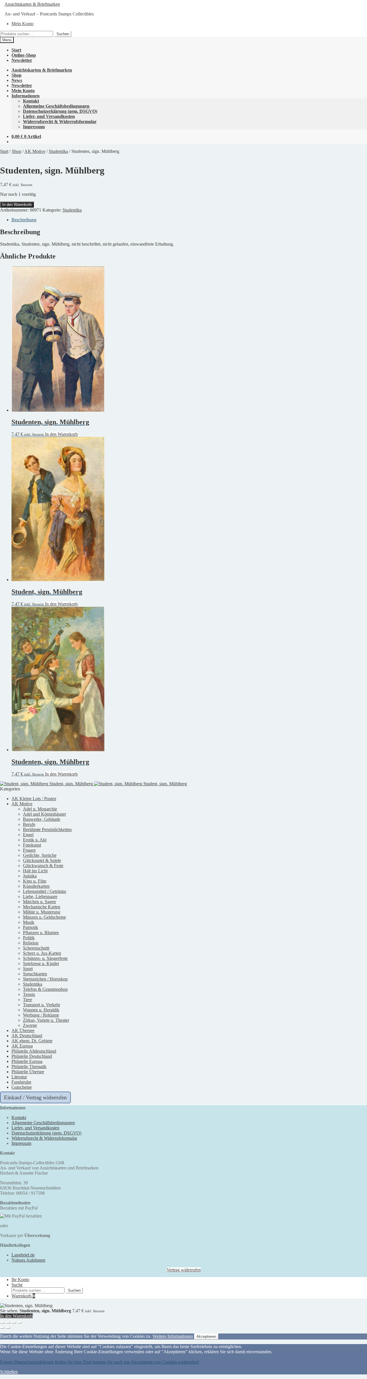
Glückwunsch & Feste (43, 865)
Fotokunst (32, 845)
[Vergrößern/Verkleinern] (2, 1322)
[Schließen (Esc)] (19, 1322)
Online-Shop (23, 55)
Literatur (19, 1076)
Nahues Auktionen (28, 1260)
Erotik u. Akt (34, 839)
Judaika (30, 875)
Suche (17, 1284)
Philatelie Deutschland (31, 1056)
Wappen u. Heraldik (41, 1009)
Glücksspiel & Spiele (42, 860)
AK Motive (34, 151)
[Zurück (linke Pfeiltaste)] (2, 1328)
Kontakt (31, 100)
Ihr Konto (20, 1279)
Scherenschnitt (36, 948)
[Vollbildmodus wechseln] (8, 1322)
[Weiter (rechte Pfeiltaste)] (8, 1328)
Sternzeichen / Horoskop (45, 978)
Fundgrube (21, 1082)
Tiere (27, 999)
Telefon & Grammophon (45, 989)
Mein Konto (22, 23)
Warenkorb (23, 1295)
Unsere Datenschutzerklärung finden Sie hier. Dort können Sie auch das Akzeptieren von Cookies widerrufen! (99, 1362)
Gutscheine (21, 1087)
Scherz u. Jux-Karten (42, 953)
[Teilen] (13, 1322)
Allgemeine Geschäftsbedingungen (56, 106)
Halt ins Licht (35, 870)
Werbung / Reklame (41, 1015)
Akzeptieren (206, 1336)
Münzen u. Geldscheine (44, 917)
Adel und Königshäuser (44, 814)
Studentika (58, 151)
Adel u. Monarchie (40, 808)
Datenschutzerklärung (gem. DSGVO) (60, 111)
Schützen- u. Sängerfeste (45, 958)
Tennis (29, 994)
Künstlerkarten (36, 886)
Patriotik (30, 927)
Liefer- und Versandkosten (49, 116)
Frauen (29, 850)
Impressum (34, 126)
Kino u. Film (34, 881)
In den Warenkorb (17, 204)
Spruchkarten (35, 973)
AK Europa (22, 1045)
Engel (28, 834)
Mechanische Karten (41, 906)
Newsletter (21, 60)
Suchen (62, 34)
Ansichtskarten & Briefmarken (32, 4)
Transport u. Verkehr (41, 1004)
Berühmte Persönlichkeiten (47, 829)
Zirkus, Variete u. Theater (46, 1020)
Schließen (9, 1371)
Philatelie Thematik (28, 1066)
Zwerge (30, 1025)
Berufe (29, 824)
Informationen (25, 95)
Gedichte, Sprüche (39, 855)
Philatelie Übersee (27, 1071)
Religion (30, 942)
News (16, 80)
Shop (16, 75)
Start (16, 50)
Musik (28, 922)
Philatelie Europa (26, 1061)
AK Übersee (22, 1030)
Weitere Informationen (173, 1336)
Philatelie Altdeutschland (33, 1051)
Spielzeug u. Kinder (41, 963)
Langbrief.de (23, 1254)
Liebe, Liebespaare (40, 896)
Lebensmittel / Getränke (44, 891)
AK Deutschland (26, 1035)
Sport (28, 968)
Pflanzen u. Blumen (41, 932)
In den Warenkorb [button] (61, 434)
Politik (29, 937)
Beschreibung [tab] (23, 219)
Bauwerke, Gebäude (41, 819)
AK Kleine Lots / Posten (33, 798)
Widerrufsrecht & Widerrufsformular (60, 121)
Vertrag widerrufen (184, 1269)
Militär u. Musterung (41, 912)
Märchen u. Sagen (39, 901)
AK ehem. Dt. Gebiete (31, 1040)
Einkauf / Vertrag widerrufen (35, 1097)
